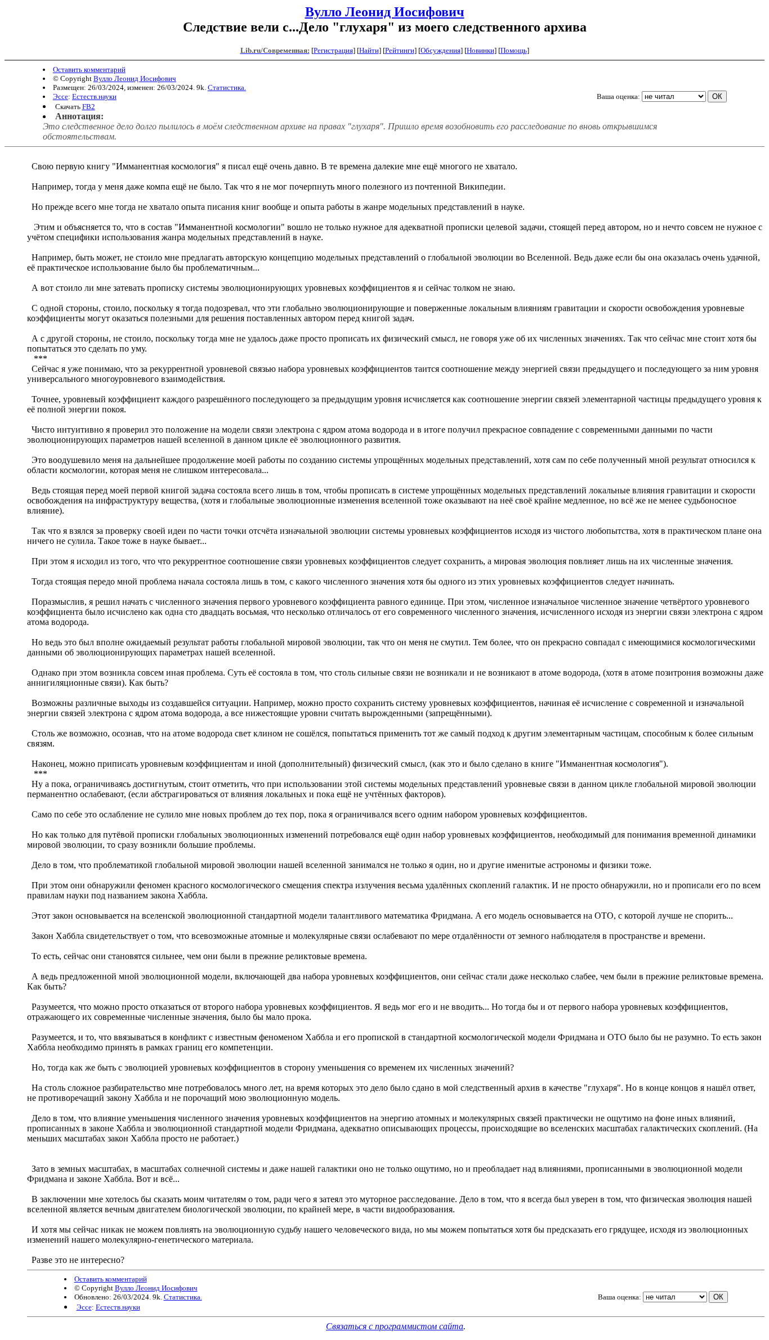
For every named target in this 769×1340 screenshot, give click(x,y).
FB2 (88, 106)
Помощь (513, 50)
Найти (369, 50)
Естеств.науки (94, 96)
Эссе (60, 96)
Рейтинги (399, 50)
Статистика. (227, 87)
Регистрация (333, 50)
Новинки (480, 50)
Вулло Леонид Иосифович (384, 12)
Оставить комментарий (89, 69)
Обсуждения (440, 50)
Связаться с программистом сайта (394, 1326)
